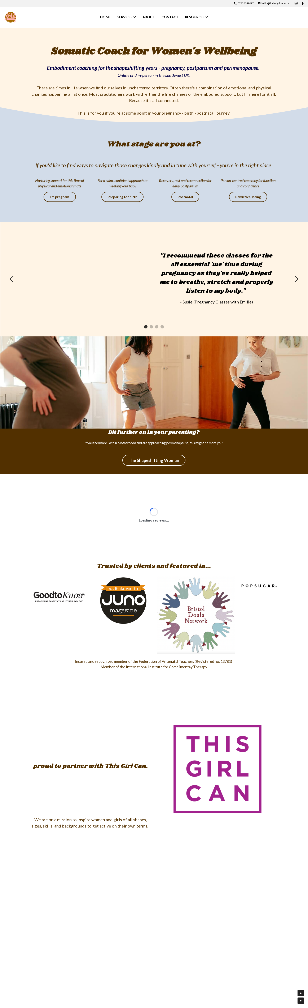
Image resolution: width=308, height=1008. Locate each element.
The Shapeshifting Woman (154, 460)
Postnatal (185, 197)
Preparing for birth (122, 197)
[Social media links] (296, 3)
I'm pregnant (60, 197)
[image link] (10, 17)
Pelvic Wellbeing (248, 197)
